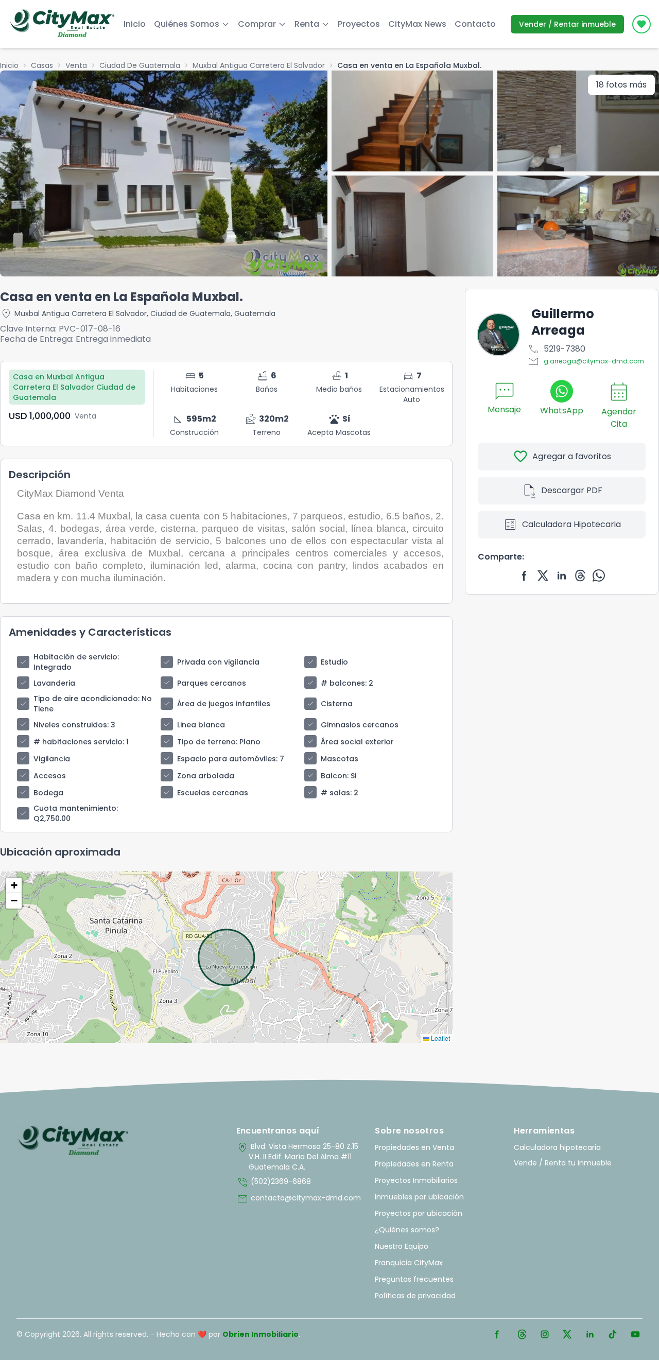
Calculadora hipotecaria (557, 1147)
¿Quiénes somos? (407, 1230)
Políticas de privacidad (415, 1296)
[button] (14, 885)
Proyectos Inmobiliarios (416, 1180)
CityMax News (417, 24)
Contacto (475, 24)
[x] (543, 575)
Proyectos (359, 24)
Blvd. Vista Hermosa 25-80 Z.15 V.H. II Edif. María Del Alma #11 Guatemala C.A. (297, 1156)
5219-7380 (556, 349)
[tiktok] (612, 1334)
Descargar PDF (562, 490)
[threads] (580, 575)
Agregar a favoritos (562, 456)
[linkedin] (562, 575)
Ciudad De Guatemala (139, 65)
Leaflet (439, 1038)
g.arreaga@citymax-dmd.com (585, 361)
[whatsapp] (599, 575)
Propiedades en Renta (414, 1164)
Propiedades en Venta (414, 1147)
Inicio (135, 24)
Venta (76, 65)
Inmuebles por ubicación (419, 1197)
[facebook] (524, 575)
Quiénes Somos (186, 24)
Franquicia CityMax (409, 1263)
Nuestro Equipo (401, 1246)
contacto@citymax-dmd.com (298, 1199)
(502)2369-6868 (273, 1182)
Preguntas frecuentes (414, 1279)
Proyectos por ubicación (418, 1213)
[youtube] (635, 1334)
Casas (42, 65)
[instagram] (544, 1334)
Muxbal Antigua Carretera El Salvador (259, 65)
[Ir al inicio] (73, 1141)
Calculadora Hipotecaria (561, 524)
